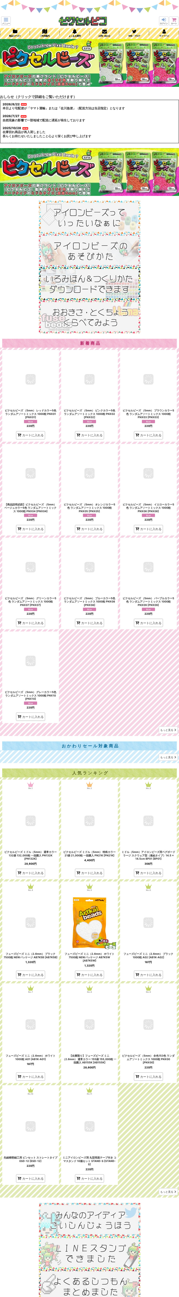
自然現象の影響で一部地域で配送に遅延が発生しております (44, 120)
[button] (6, 21)
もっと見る (166, 730)
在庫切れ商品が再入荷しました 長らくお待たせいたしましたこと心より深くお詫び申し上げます (47, 134)
